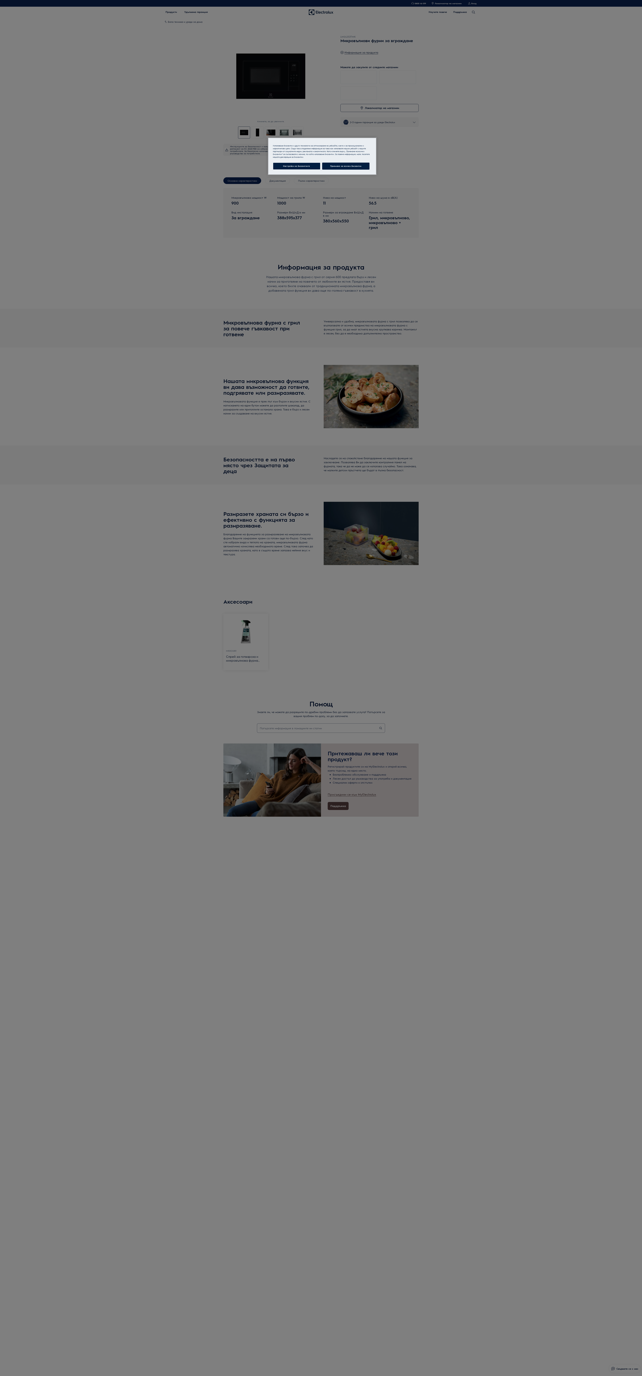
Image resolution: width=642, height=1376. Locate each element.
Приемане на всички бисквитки (345, 166)
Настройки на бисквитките (296, 166)
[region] (322, 156)
